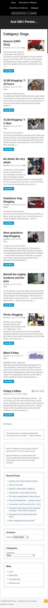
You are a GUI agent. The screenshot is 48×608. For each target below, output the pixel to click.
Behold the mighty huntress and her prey (14, 278)
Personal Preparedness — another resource (25, 500)
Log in (11, 572)
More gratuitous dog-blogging (13, 234)
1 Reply (24, 394)
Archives (9, 537)
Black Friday (11, 352)
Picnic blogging (13, 314)
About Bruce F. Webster (28, 3)
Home (13, 3)
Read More (9, 71)
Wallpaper (35, 8)
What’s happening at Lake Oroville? (22, 521)
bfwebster (6, 47)
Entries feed (13, 575)
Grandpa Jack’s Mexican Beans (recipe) (23, 481)
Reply (23, 47)
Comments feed (14, 579)
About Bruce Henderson (18, 8)
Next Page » (7, 424)
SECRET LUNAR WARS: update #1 (22, 489)
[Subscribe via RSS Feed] (45, 601)
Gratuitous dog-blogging (13, 200)
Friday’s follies (12, 391)
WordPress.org (14, 583)
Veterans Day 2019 (16, 485)
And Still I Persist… (23, 21)
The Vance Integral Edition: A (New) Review (24, 497)
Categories (10, 553)
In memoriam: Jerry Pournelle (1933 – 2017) (25, 504)
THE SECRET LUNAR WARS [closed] (22, 493)
